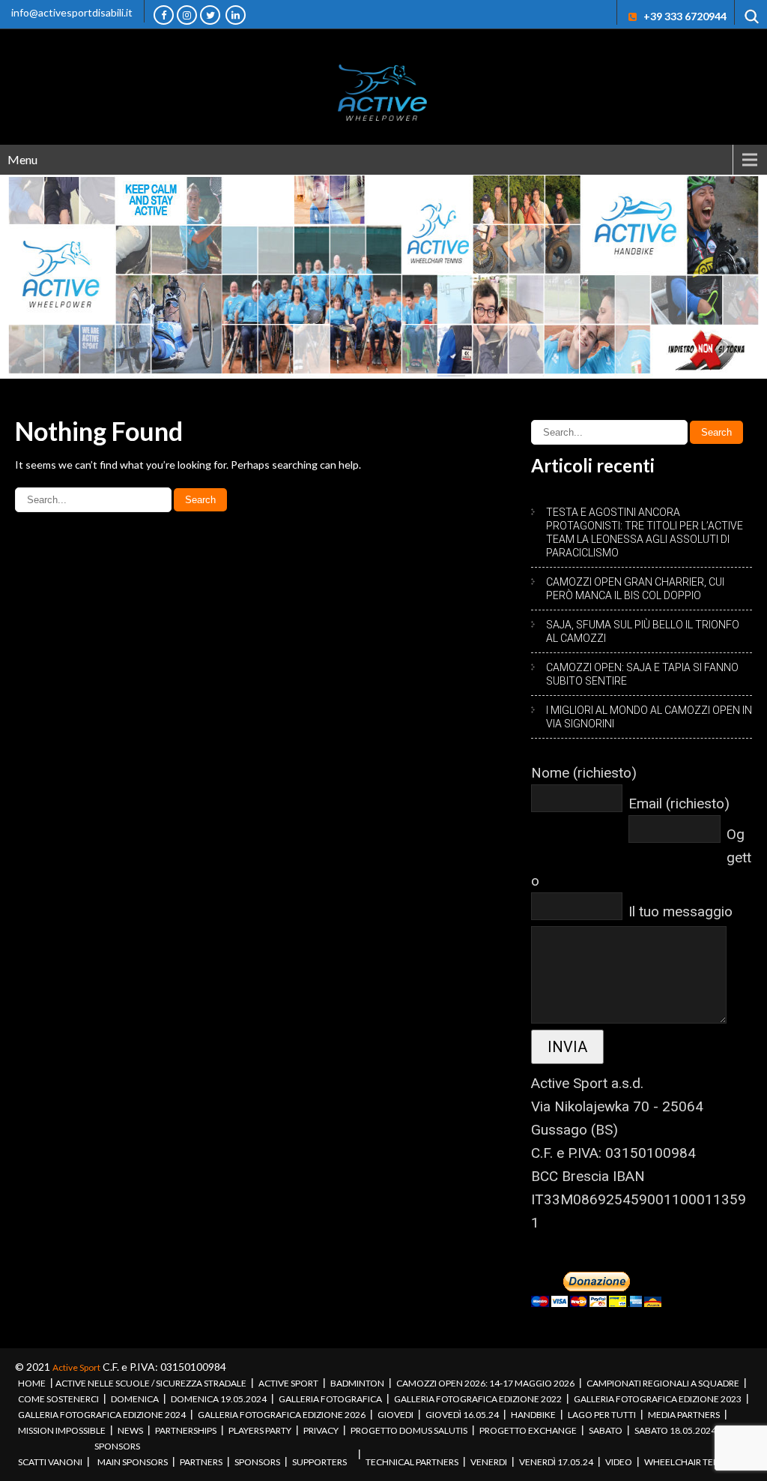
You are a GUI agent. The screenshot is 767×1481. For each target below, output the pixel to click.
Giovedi (395, 1414)
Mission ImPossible (62, 1430)
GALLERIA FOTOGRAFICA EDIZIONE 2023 (658, 1399)
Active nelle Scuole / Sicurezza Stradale (150, 1383)
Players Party (259, 1430)
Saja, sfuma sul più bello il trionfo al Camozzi (642, 631)
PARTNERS (201, 1462)
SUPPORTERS (319, 1462)
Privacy (321, 1430)
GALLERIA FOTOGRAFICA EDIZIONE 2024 (102, 1414)
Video (618, 1462)
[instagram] (187, 15)
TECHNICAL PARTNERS (412, 1462)
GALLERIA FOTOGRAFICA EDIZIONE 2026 (282, 1414)
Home (32, 1383)
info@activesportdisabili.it (72, 12)
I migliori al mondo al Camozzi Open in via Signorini (649, 717)
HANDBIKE (533, 1414)
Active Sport (76, 1367)
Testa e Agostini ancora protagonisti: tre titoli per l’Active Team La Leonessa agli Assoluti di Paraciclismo (644, 532)
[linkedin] (235, 15)
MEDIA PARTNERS (684, 1414)
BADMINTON (357, 1383)
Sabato (605, 1430)
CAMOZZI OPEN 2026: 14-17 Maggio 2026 (485, 1383)
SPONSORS (117, 1446)
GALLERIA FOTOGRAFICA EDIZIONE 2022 (478, 1399)
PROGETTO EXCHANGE (528, 1430)
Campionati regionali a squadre (662, 1383)
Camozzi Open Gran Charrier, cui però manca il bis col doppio (635, 588)
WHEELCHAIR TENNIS (688, 1462)
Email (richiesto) (679, 803)
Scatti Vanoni (50, 1462)
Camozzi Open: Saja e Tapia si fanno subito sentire (642, 674)
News (130, 1430)
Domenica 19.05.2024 (219, 1399)
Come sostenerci (58, 1399)
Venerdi (488, 1462)
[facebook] (164, 15)
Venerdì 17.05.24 (556, 1462)
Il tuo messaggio (680, 911)
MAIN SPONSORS (132, 1462)
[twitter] (210, 15)
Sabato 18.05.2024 (675, 1430)
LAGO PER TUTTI (602, 1414)
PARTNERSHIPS (185, 1430)
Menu (22, 159)
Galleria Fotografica (330, 1399)
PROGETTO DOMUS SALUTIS (409, 1430)
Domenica (135, 1399)
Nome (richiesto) (584, 772)
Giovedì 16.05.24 (462, 1414)
